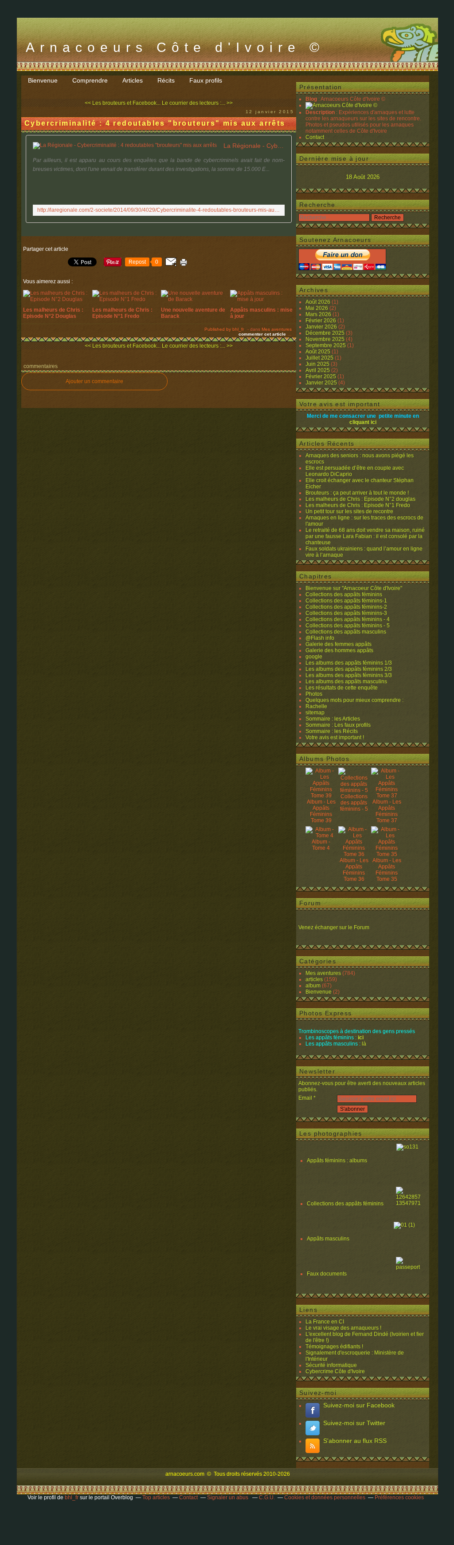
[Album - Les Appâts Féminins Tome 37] (386, 795)
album (313, 985)
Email (305, 1098)
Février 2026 (321, 320)
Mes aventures (277, 329)
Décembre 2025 (325, 333)
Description (320, 112)
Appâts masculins (328, 1239)
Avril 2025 (318, 370)
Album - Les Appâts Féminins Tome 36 (354, 869)
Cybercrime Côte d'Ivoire (335, 1371)
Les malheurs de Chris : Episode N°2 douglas (360, 499)
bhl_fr (71, 1497)
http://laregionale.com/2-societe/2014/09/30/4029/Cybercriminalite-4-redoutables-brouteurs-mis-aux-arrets (158, 210)
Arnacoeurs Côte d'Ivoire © (175, 47)
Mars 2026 (319, 314)
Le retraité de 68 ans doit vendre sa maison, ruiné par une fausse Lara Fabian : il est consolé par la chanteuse (365, 536)
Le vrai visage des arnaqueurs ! (343, 1328)
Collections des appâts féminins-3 (346, 613)
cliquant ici (362, 422)
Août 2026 (318, 302)
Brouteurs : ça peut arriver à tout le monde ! (357, 493)
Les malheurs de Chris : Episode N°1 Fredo (357, 505)
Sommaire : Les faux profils (338, 725)
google (313, 657)
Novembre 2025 (325, 339)
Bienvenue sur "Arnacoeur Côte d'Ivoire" (353, 588)
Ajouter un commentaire (94, 381)
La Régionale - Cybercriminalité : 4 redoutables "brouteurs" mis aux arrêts (254, 145)
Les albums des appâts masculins (346, 681)
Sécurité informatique (331, 1365)
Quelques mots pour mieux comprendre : (354, 700)
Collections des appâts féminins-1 (346, 601)
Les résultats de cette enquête (341, 688)
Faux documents (327, 1274)
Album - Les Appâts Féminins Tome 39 (321, 811)
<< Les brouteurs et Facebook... (122, 103)
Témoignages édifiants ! (334, 1346)
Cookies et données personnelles (324, 1497)
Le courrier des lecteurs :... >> (197, 103)
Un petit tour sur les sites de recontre (349, 511)
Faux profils (205, 80)
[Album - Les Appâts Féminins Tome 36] (353, 854)
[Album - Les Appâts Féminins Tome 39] (321, 795)
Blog (311, 99)
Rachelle (316, 706)
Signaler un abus (228, 1497)
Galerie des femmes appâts (338, 644)
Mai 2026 (317, 308)
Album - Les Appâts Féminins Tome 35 (386, 869)
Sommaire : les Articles (332, 719)
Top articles (156, 1497)
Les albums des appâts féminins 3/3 (348, 675)
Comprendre (90, 80)
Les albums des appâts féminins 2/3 (348, 669)
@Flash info (319, 638)
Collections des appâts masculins (345, 632)
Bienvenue (43, 80)
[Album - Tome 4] (321, 835)
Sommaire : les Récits (331, 731)
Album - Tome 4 (321, 845)
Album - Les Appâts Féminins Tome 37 (386, 811)
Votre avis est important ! (334, 737)
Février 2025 (321, 376)
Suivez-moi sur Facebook (359, 1405)
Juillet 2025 (320, 358)
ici (361, 1037)
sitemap (315, 712)
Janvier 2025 (321, 383)
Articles (132, 80)
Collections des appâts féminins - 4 (347, 619)
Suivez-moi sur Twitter (354, 1422)
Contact (314, 137)
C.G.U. (267, 1497)
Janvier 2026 (321, 327)
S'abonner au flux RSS (355, 1440)
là (364, 1044)
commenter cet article (263, 334)
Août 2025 (318, 352)
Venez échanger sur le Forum (333, 927)
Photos (313, 694)
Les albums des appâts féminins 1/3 (348, 663)
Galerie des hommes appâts (339, 650)
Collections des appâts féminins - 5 (347, 625)
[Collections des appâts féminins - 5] (353, 790)
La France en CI (324, 1322)
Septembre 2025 (326, 345)
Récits (166, 80)
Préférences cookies (399, 1497)
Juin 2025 (318, 364)
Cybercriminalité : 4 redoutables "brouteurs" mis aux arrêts (155, 123)
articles (314, 979)
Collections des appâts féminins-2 (346, 607)
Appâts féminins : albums (337, 1160)
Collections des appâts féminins (343, 594)
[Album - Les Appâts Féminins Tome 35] (386, 854)
